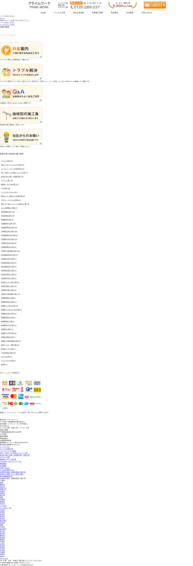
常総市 (2, 514)
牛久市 (2, 518)
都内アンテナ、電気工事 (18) (10, 345)
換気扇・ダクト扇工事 (8, 459)
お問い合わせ (147, 12)
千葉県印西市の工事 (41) (8, 247)
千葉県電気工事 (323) (7, 212)
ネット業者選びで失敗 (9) (9, 208)
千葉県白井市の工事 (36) (8, 243)
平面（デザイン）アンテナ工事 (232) (12, 165)
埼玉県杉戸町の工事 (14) (8, 290)
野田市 (2, 485)
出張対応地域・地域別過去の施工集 (13, 472)
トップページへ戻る (7, 24)
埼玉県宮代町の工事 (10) (8, 270)
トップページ (5, 447)
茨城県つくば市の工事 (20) (9, 306)
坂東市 (2, 501)
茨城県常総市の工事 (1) (8, 317)
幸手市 (2, 546)
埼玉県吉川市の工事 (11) (8, 259)
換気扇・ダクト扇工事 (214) (10, 184)
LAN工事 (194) (5, 188)
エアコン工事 (5, 457)
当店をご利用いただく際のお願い (12, 474)
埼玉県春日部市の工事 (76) (9, 255)
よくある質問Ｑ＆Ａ (7, 470)
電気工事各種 (78, 12)
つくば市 (3, 506)
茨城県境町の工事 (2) (7, 321)
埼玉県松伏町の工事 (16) (8, 263)
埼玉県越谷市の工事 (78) (8, 266)
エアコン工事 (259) (7, 180)
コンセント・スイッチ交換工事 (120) (12, 169)
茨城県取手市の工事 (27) (8, 325)
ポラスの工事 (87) (6, 356)
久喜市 (2, 544)
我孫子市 (3, 489)
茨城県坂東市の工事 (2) (8, 298)
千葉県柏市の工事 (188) (8, 223)
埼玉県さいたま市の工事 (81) (10, 282)
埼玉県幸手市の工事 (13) (8, 278)
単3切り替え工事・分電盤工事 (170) (12, 176)
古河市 (2, 510)
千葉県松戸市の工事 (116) (9, 239)
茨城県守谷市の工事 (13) (8, 302)
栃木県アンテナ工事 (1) (8, 349)
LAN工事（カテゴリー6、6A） (11, 461)
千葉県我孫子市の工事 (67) (9, 235)
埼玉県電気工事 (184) (7, 216)
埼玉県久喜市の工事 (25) (8, 274)
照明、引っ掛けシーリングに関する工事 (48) (15, 204)
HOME (43, 12)
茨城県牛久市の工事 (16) (8, 333)
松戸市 (2, 495)
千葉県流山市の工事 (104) (9, 231)
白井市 (2, 491)
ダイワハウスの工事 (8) (8, 360)
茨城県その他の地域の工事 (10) (11, 341)
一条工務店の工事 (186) (8, 353)
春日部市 (3, 529)
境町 (1, 525)
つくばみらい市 (5, 508)
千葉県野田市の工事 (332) (9, 227)
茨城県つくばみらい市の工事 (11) (11, 310)
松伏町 (2, 533)
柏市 (1, 482)
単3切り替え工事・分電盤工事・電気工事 (15, 455)
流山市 (2, 487)
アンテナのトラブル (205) (9, 192)
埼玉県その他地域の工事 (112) (10, 294)
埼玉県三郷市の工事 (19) (8, 286)
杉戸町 (2, 550)
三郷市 (2, 552)
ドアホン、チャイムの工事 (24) (11, 200)
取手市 (2, 516)
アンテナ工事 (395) (7, 161)
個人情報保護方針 (6, 476)
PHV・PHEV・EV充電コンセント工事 (14, 453)
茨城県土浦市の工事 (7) (8, 337)
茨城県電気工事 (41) (7, 219)
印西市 (2, 493)
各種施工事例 (97, 12)
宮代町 (2, 537)
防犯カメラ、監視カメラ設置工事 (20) (13, 196)
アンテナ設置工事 (6, 449)
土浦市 (2, 523)
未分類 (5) (4, 364)
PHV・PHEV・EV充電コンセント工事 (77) (14, 172)
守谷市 (2, 504)
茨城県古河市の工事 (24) (8, 313)
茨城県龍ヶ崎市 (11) (7, 329)
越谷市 (2, 535)
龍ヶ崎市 (3, 520)
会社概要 (129, 12)
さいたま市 (4, 558)
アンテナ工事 (59, 12)
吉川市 (2, 531)
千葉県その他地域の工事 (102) (10, 251)
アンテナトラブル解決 (8, 451)
